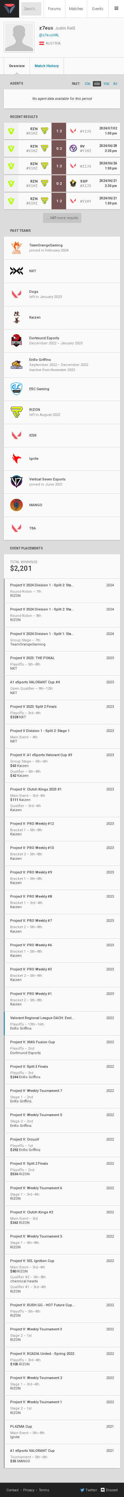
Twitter (91, 1490)
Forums (54, 9)
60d (97, 84)
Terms (44, 1490)
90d (106, 84)
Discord (112, 1490)
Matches (76, 9)
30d (87, 84)
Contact (12, 1490)
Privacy (28, 1490)
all (115, 84)
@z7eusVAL (49, 35)
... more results (62, 218)
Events (97, 9)
